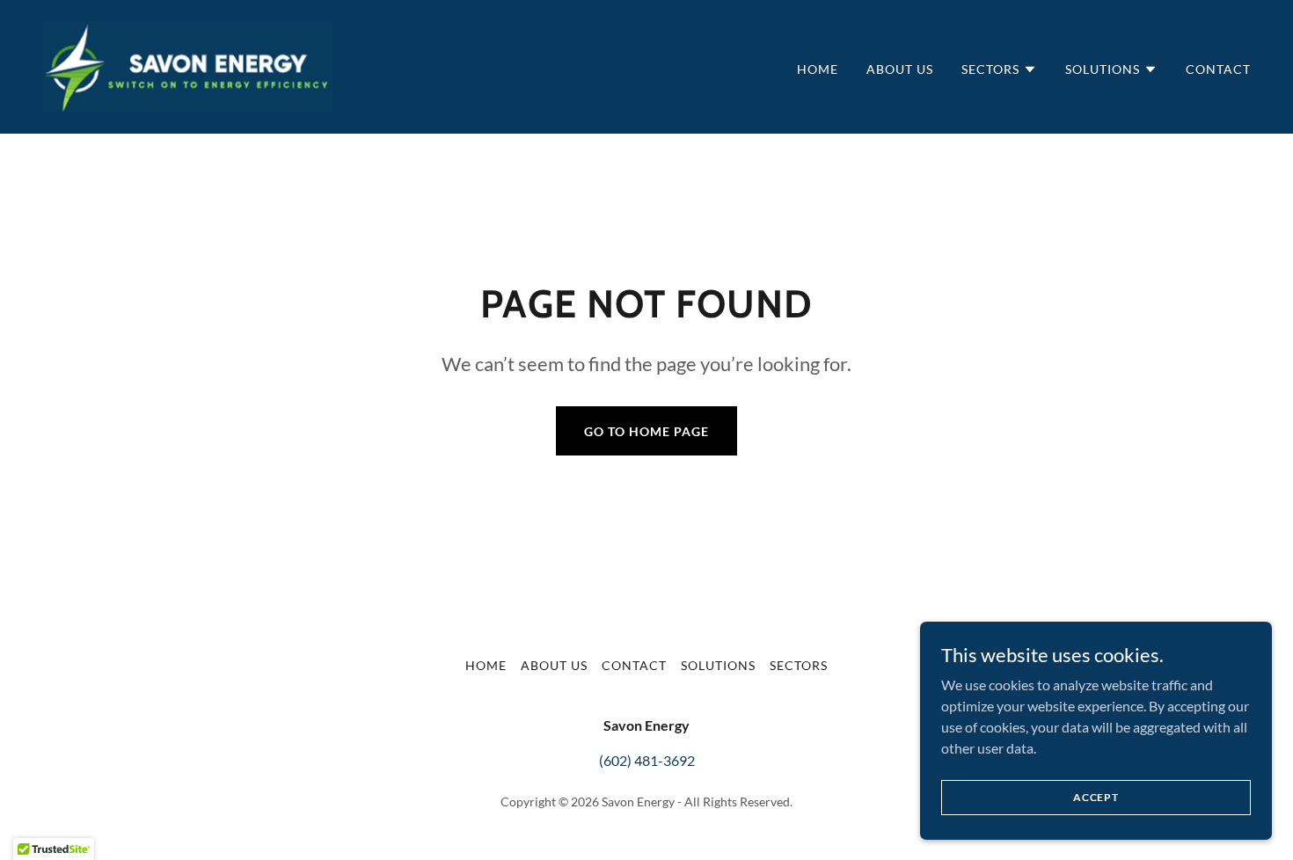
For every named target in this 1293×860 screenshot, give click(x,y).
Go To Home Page (646, 431)
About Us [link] (899, 69)
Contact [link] (1218, 69)
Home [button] (486, 665)
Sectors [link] (799, 665)
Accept (1096, 797)
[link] (187, 64)
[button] (999, 69)
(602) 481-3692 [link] (647, 760)
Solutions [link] (718, 665)
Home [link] (817, 69)
